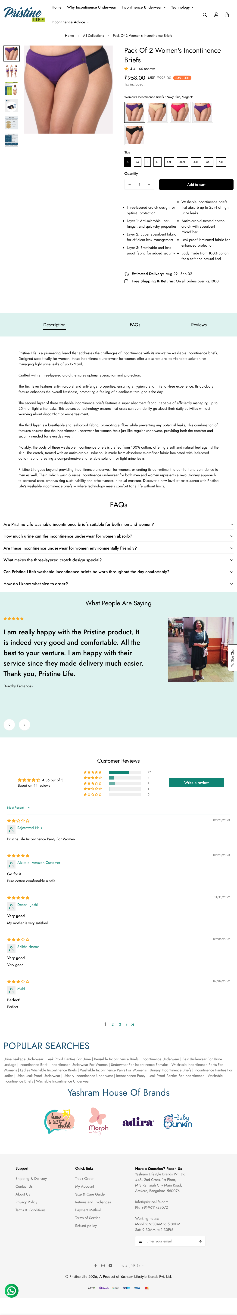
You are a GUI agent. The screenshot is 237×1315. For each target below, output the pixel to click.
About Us (23, 1194)
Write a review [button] (196, 782)
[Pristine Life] (24, 15)
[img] (18, 820)
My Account (84, 1186)
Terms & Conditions (30, 1210)
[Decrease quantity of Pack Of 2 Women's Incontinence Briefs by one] (130, 184)
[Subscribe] (200, 1241)
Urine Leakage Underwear (23, 1059)
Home (57, 7)
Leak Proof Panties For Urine (69, 1059)
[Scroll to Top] (228, 1289)
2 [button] (113, 1024)
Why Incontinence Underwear (91, 7)
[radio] (134, 112)
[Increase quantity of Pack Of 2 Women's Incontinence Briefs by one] (149, 184)
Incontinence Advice (68, 22)
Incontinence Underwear (142, 7)
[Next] (24, 725)
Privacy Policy (26, 1202)
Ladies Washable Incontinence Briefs (48, 1070)
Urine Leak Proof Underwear (38, 1075)
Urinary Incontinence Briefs (170, 1070)
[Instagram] (103, 1265)
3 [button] (120, 1024)
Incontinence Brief (33, 1064)
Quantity (131, 173)
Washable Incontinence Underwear (63, 1081)
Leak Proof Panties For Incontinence (176, 1075)
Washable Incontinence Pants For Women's (113, 1070)
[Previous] (9, 725)
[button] (226, 14)
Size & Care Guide (90, 1194)
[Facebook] (95, 1265)
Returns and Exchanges (93, 1202)
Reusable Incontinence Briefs (116, 1059)
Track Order (84, 1178)
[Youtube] (110, 1265)
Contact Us (24, 1186)
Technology (180, 7)
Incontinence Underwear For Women (80, 1064)
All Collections (93, 35)
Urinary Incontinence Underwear (88, 1075)
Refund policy (86, 1225)
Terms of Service (87, 1217)
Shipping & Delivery (31, 1178)
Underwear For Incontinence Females (139, 1064)
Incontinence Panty (130, 1075)
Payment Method (88, 1210)
